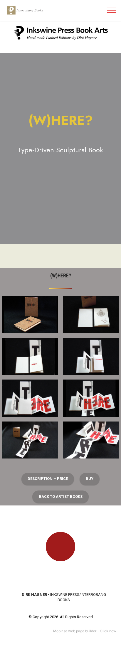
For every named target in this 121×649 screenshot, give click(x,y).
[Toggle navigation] (111, 10)
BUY (89, 478)
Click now (108, 631)
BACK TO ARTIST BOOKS (61, 496)
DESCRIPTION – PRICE (48, 478)
